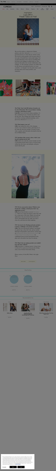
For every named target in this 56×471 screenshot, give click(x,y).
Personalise (4, 467)
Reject (13, 467)
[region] (17, 461)
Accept (21, 467)
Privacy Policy (18, 464)
